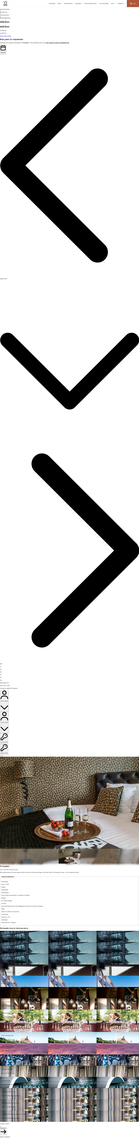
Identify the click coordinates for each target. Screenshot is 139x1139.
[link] (69, 936)
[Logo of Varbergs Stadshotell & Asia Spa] (5, 3)
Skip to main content (5, 36)
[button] (69, 8)
